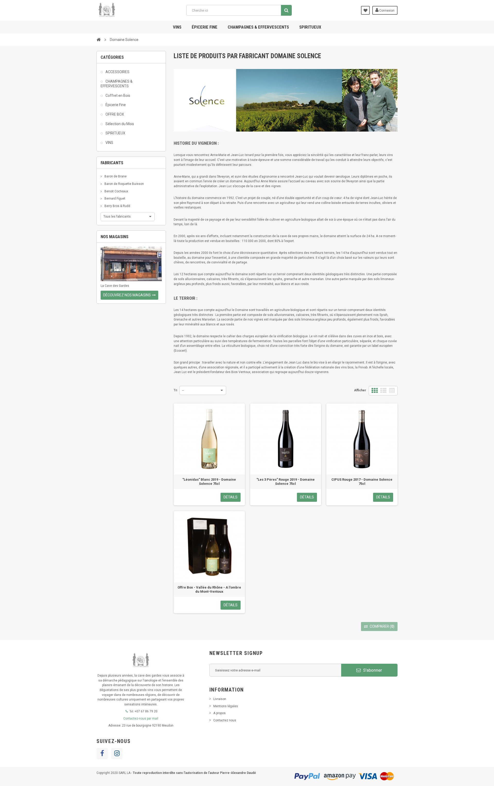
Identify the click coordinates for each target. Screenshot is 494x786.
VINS (177, 27)
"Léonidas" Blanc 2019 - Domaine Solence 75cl (209, 482)
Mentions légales (225, 706)
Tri (175, 390)
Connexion (386, 10)
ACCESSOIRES (117, 72)
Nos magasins (114, 236)
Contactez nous (224, 720)
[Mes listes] (365, 10)
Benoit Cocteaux (116, 191)
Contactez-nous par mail (140, 718)
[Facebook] (102, 753)
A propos (219, 713)
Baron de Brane (115, 176)
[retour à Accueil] (98, 39)
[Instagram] (116, 753)
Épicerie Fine (115, 105)
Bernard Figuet (114, 198)
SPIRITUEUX (310, 27)
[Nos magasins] (131, 264)
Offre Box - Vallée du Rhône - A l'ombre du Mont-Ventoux (209, 589)
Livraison (219, 699)
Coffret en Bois (117, 95)
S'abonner (372, 670)
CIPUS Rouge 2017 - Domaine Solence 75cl (361, 482)
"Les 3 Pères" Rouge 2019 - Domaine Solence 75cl (286, 482)
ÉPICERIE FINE (204, 27)
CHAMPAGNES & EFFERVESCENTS (258, 27)
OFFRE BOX (114, 114)
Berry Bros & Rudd (117, 206)
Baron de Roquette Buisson (124, 184)
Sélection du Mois (119, 124)
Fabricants (112, 162)
